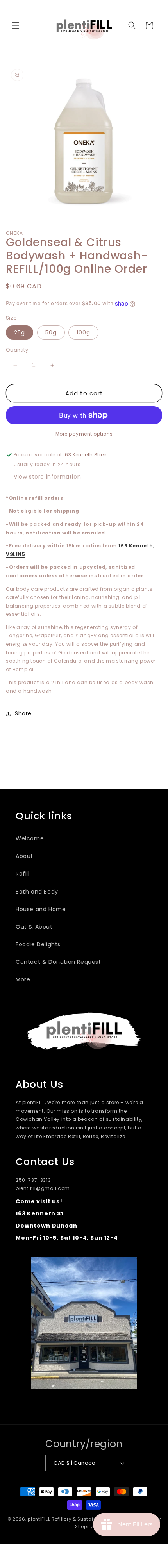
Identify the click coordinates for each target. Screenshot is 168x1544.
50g (51, 332)
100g (83, 332)
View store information (47, 477)
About (24, 856)
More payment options (84, 434)
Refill (23, 873)
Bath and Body (37, 891)
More (23, 979)
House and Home (41, 909)
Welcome (30, 838)
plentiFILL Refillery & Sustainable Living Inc (80, 1519)
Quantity (17, 350)
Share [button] (23, 713)
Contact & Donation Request (58, 962)
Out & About (34, 927)
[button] (15, 25)
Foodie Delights (38, 944)
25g (19, 332)
